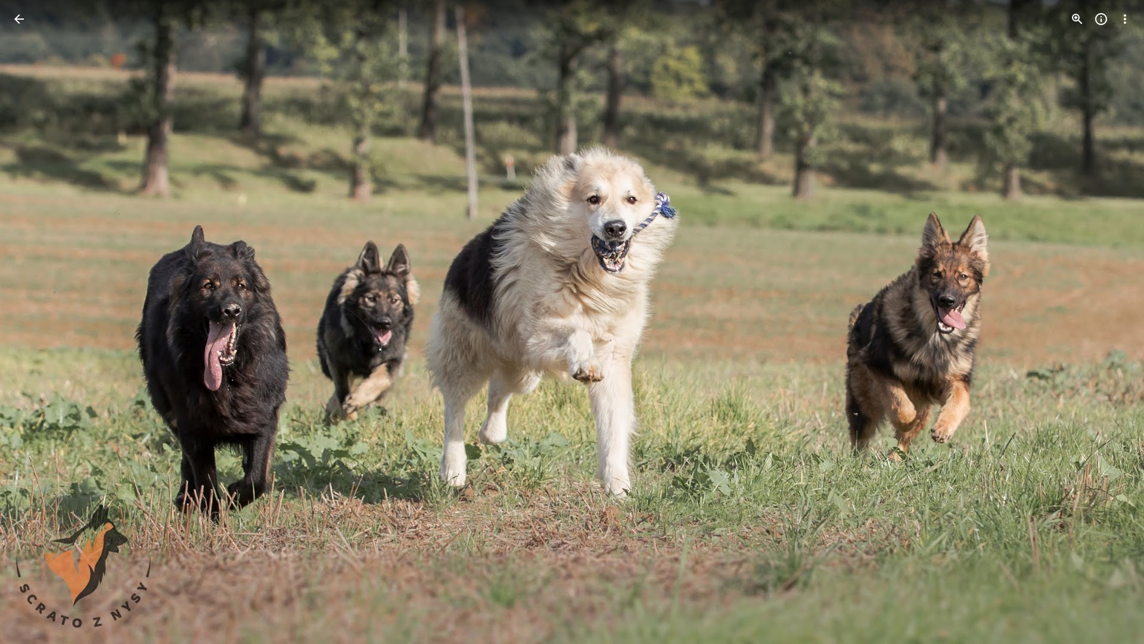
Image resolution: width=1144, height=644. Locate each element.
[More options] (1125, 19)
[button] (1110, 322)
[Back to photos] (19, 19)
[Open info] (1101, 19)
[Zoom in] (1077, 19)
